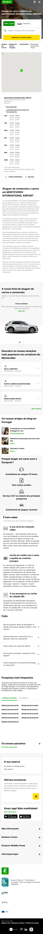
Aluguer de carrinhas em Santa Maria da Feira (30, 717)
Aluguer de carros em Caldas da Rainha (30, 709)
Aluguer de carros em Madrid (30, 705)
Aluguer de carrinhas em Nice (11, 717)
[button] (21, 70)
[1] (19, 342)
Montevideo (24, 44)
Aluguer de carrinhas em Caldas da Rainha (11, 721)
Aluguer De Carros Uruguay (13, 45)
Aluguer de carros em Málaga (11, 709)
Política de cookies (32, 923)
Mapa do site (6, 923)
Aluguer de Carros (4, 45)
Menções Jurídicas (18, 923)
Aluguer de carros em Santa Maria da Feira (11, 713)
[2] (23, 342)
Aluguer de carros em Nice (30, 713)
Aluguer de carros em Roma (11, 705)
